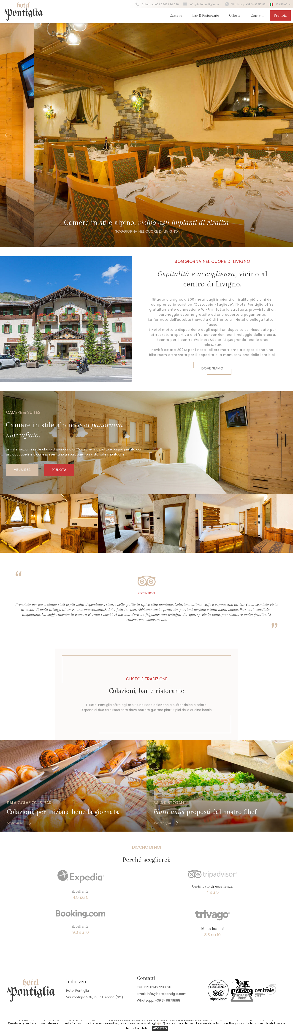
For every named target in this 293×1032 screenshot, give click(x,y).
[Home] (24, 19)
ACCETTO (160, 1028)
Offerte (235, 15)
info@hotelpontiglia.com (205, 4)
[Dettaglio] (49, 523)
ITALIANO (281, 4)
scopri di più (15, 823)
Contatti (257, 15)
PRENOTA (59, 469)
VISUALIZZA (22, 469)
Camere (176, 15)
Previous (5, 135)
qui (159, 1023)
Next (287, 135)
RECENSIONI (146, 593)
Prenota (280, 15)
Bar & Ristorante (205, 15)
